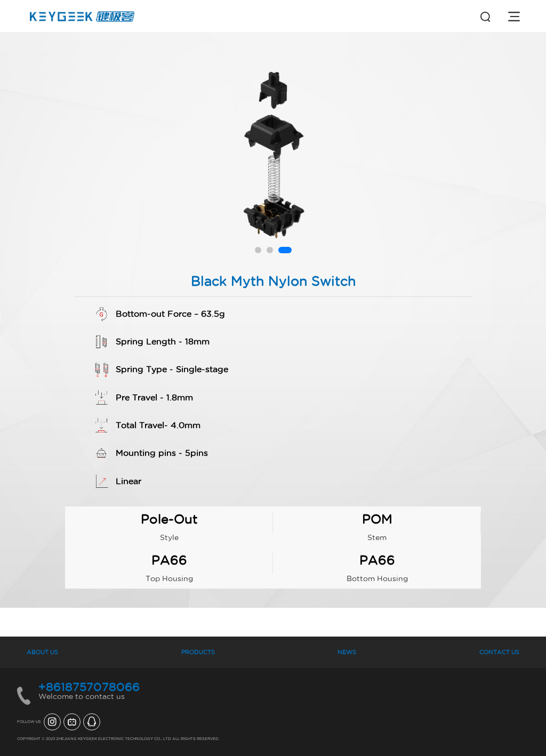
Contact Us (499, 652)
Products (198, 652)
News (347, 652)
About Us (42, 652)
